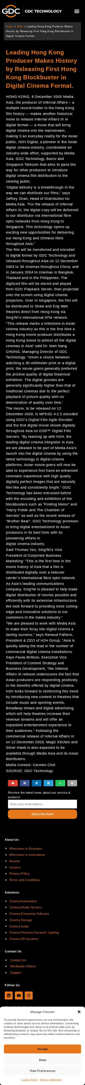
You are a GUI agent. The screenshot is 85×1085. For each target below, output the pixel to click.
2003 (20, 26)
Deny (42, 1060)
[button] (79, 1012)
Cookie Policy (29, 1079)
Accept (43, 1049)
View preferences (42, 1071)
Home (9, 26)
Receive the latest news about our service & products (39, 795)
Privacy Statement (51, 1079)
